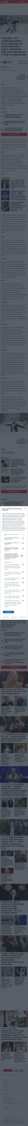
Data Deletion (6, 617)
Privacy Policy (22, 617)
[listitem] (14, 535)
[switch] (22, 538)
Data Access (14, 617)
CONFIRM (8, 612)
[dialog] (14, 563)
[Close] (25, 509)
